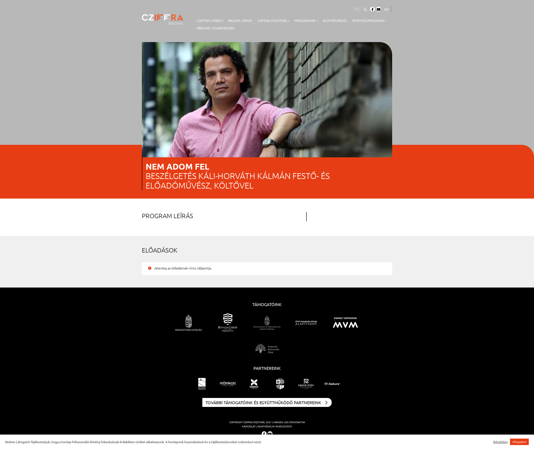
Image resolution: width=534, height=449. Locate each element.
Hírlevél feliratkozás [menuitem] (215, 28)
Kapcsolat (249, 426)
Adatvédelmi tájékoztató (275, 426)
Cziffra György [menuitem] (209, 20)
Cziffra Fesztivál (254, 422)
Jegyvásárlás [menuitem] (334, 20)
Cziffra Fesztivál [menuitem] (272, 20)
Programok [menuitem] (304, 20)
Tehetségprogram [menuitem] (368, 20)
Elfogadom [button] (519, 442)
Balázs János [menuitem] (240, 20)
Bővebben (500, 442)
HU (386, 9)
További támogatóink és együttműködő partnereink (263, 402)
